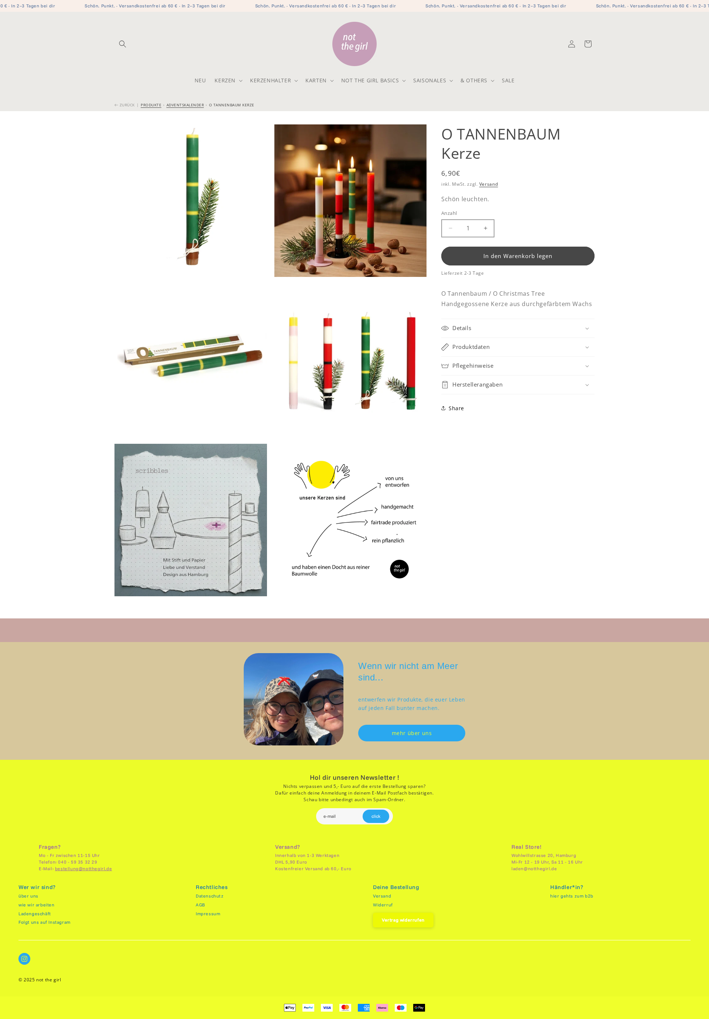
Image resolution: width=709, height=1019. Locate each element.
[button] (122, 44)
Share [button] (456, 408)
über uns (28, 896)
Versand (488, 184)
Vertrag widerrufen (403, 920)
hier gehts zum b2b (571, 896)
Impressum (208, 913)
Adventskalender (185, 104)
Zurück (126, 104)
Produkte (151, 104)
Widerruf (383, 905)
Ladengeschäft (34, 913)
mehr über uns (412, 733)
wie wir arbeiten (36, 905)
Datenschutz (210, 896)
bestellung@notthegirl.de (83, 868)
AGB (200, 905)
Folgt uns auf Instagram (44, 922)
